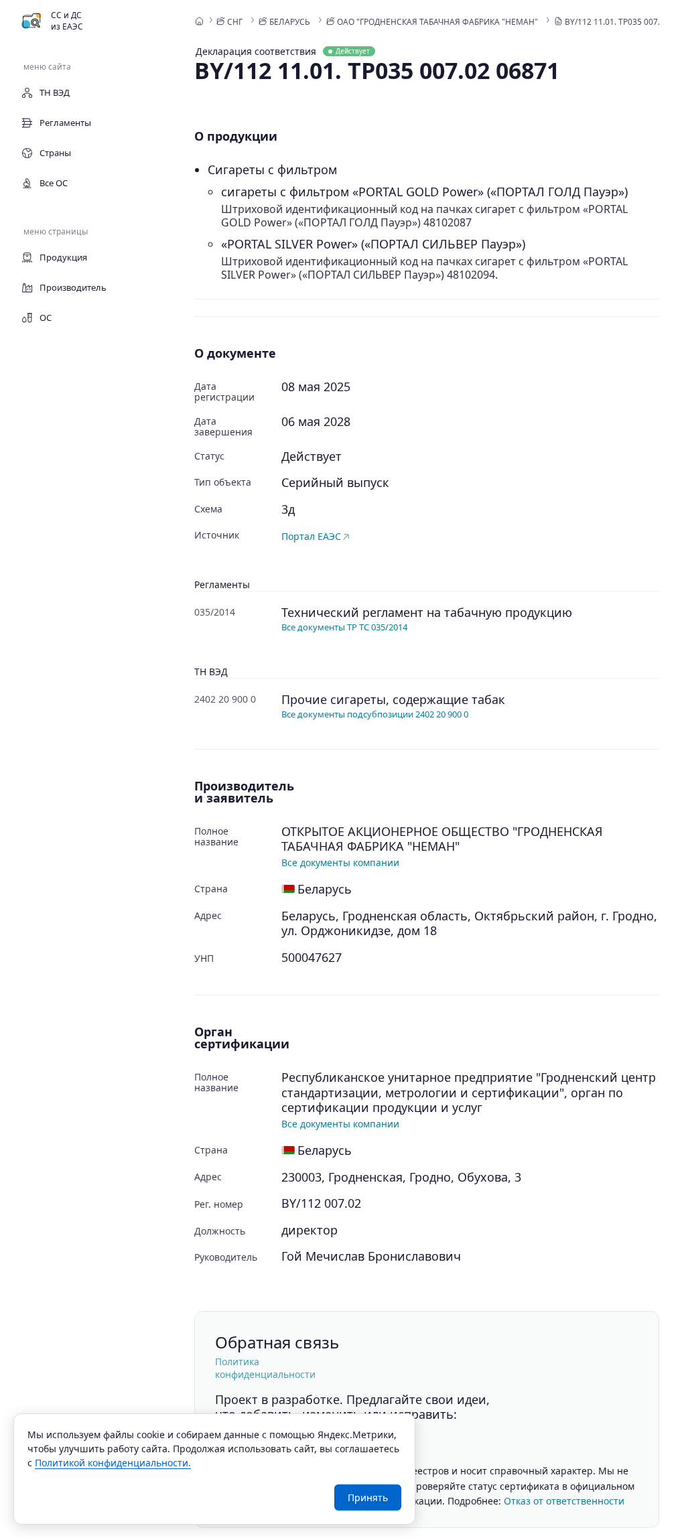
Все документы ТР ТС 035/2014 (344, 627)
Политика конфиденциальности (265, 1368)
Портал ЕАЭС (311, 536)
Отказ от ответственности (564, 1500)
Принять (368, 1497)
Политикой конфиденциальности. (113, 1462)
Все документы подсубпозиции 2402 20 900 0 (374, 714)
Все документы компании (340, 862)
